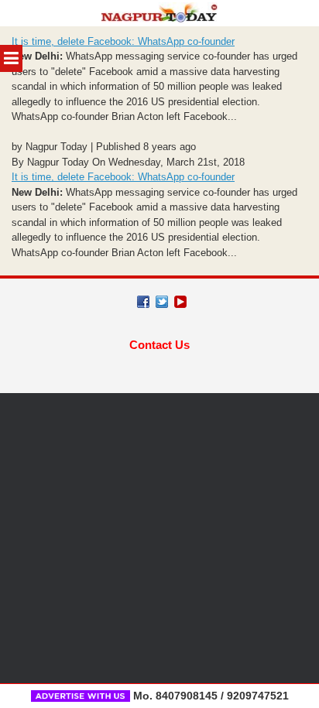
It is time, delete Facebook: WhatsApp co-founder (123, 41)
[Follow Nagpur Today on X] (162, 302)
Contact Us (159, 344)
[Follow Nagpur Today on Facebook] (143, 302)
